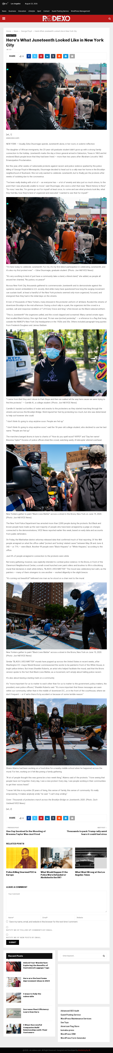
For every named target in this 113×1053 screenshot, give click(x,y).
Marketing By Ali (84, 1050)
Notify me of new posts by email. (23, 938)
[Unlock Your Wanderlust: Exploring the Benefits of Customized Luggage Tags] (13, 967)
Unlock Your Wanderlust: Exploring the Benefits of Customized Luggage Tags (36, 965)
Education (22, 11)
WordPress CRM (68, 1034)
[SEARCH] (104, 956)
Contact (46, 11)
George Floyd (11, 35)
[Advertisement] (84, 984)
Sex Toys (65, 1022)
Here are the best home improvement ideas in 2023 (36, 979)
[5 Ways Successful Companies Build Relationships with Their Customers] (13, 1029)
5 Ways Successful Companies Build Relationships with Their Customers (35, 1029)
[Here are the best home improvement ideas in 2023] (13, 982)
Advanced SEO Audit (70, 1011)
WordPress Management (80, 11)
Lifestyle (31, 11)
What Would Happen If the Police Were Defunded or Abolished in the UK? (54, 875)
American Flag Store (70, 1026)
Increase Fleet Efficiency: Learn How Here (36, 1010)
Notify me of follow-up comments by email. (29, 930)
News (4, 11)
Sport (39, 11)
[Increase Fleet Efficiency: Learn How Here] (13, 1013)
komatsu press (67, 1030)
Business (12, 11)
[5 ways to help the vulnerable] (13, 998)
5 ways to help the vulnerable (32, 995)
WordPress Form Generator (73, 1038)
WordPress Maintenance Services (76, 1019)
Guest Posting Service (60, 11)
